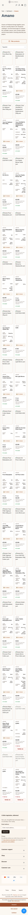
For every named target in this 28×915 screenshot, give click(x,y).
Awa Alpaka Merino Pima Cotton (18, 670)
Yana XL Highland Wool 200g (7, 122)
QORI (4, 771)
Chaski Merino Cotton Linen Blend (19, 527)
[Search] (16, 5)
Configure (14, 912)
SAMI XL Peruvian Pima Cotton (20, 428)
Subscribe (5, 831)
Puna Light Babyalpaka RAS (7, 619)
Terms (7, 890)
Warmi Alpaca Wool (6, 279)
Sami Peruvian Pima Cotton (6, 669)
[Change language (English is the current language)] (22, 5)
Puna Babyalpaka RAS (7, 230)
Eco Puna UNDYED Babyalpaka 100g (20, 571)
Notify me (20, 749)
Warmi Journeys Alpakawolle (19, 230)
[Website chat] (23, 910)
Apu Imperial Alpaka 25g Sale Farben (19, 773)
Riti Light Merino (20, 376)
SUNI (16, 327)
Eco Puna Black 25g (7, 69)
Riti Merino (6, 175)
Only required (14, 908)
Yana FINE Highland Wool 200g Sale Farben (7, 571)
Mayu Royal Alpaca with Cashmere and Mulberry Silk (6, 725)
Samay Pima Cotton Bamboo (7, 377)
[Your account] (19, 5)
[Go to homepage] (14, 2)
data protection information (9, 840)
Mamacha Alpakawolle (18, 279)
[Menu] (2, 5)
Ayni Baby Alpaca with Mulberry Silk (20, 69)
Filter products (15, 41)
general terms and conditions (8, 841)
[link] (8, 58)
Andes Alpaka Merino (19, 619)
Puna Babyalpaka (7, 474)
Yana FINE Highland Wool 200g (7, 527)
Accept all (14, 904)
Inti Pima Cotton (19, 474)
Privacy (14, 890)
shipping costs (16, 895)
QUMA (17, 723)
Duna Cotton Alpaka (6, 428)
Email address (5, 824)
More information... (16, 901)
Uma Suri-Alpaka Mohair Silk (20, 175)
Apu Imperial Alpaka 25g (6, 328)
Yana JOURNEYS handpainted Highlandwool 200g (20, 124)
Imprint (21, 890)
